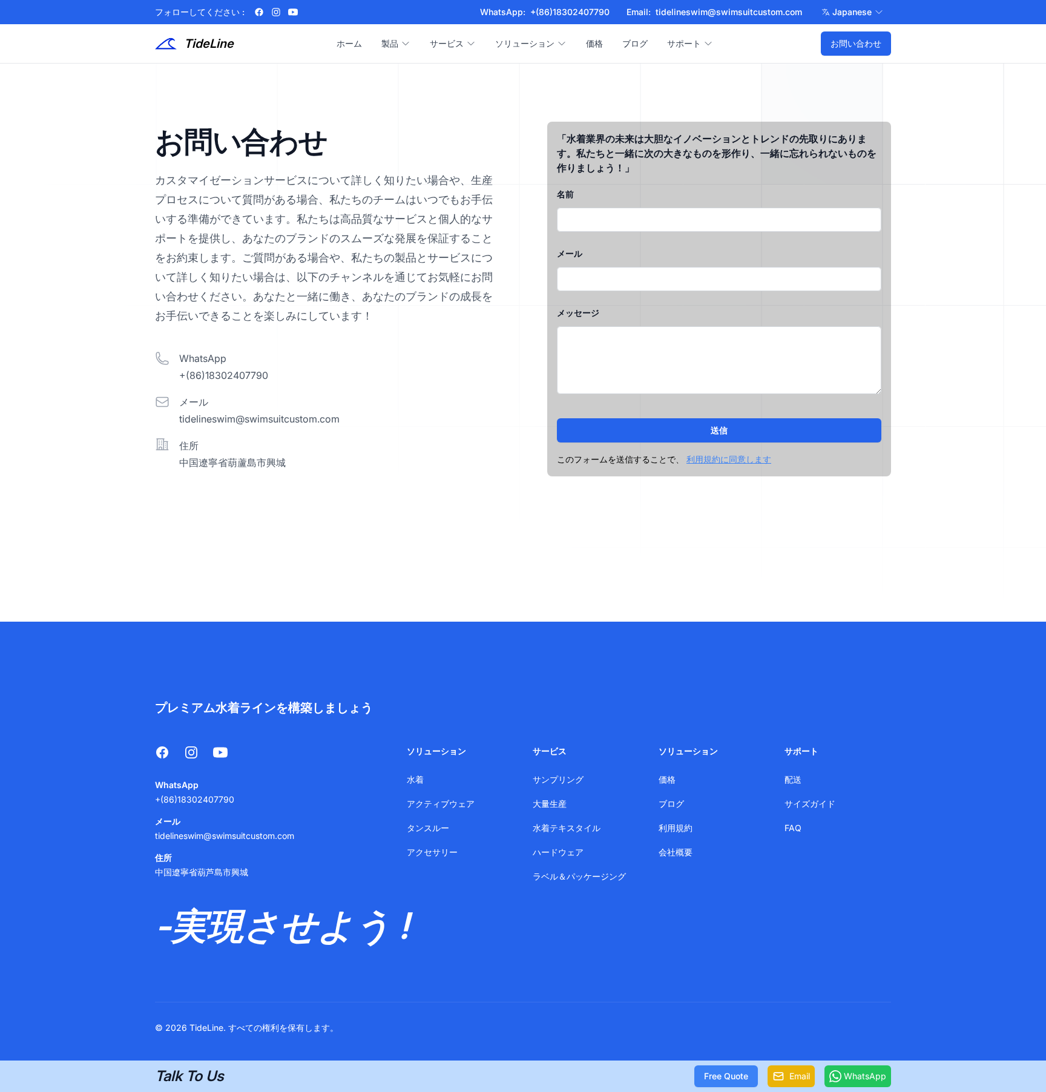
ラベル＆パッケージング (579, 876)
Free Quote (726, 1076)
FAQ (792, 828)
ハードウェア (558, 852)
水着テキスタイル (566, 828)
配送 (792, 779)
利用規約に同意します (728, 459)
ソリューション (524, 43)
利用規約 (675, 828)
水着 (415, 779)
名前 (565, 194)
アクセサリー (432, 852)
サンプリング (558, 779)
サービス (447, 43)
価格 (594, 43)
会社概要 (675, 852)
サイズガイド (809, 803)
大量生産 (550, 803)
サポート (684, 43)
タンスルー (428, 828)
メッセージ (578, 313)
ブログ (635, 43)
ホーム (349, 43)
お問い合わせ (856, 43)
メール (569, 253)
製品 (389, 43)
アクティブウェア (441, 803)
